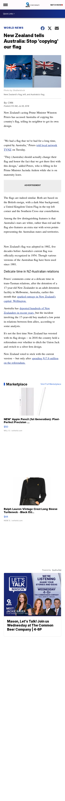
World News (14, 27)
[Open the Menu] (5, 5)
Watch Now (55, 5)
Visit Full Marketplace (51, 384)
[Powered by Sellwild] (56, 570)
